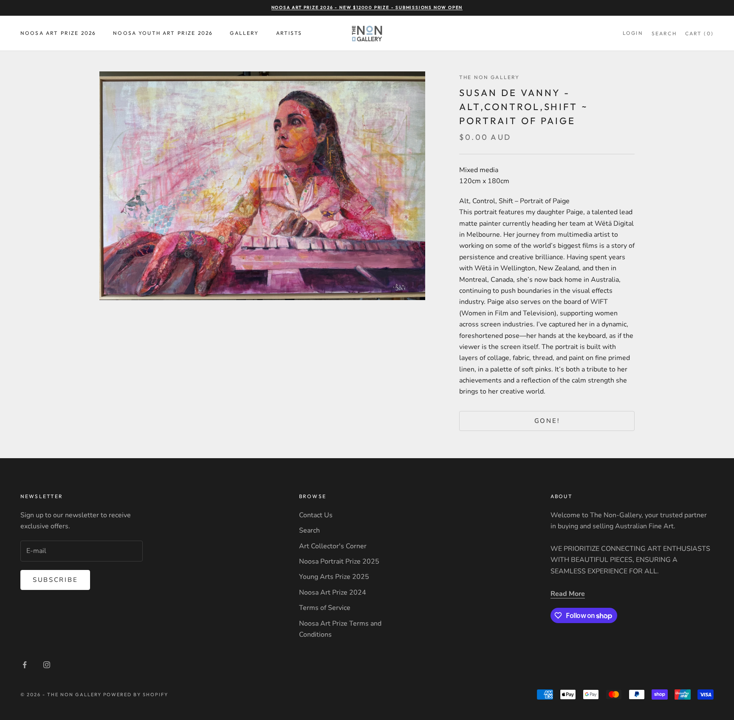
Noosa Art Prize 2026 (58, 33)
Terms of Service (324, 607)
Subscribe (55, 579)
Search (309, 530)
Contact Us (316, 515)
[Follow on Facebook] (24, 664)
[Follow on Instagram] (46, 664)
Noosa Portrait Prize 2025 (339, 561)
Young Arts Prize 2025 (334, 576)
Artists (289, 33)
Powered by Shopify (136, 694)
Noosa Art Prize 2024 (332, 592)
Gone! (547, 421)
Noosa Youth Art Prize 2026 (163, 33)
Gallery (244, 33)
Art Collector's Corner (333, 546)
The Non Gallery (489, 77)
